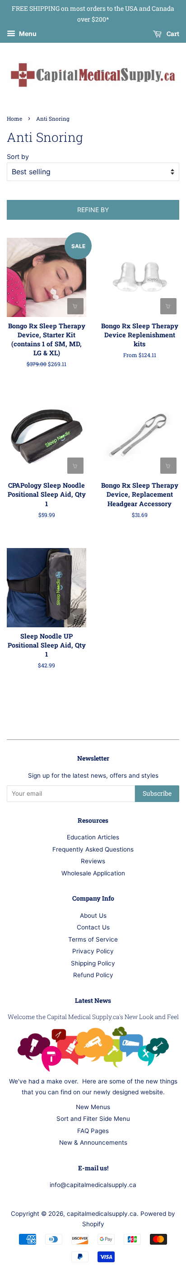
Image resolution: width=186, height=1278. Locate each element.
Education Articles (93, 837)
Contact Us (93, 927)
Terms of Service (93, 939)
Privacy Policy (93, 951)
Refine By (93, 209)
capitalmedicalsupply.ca (102, 1213)
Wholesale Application (93, 873)
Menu (27, 33)
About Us (93, 915)
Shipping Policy (93, 963)
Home (14, 118)
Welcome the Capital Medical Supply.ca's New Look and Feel (93, 1017)
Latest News (93, 1000)
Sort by (18, 156)
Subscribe (157, 793)
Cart (172, 33)
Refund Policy (93, 975)
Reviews (93, 861)
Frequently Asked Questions (93, 849)
